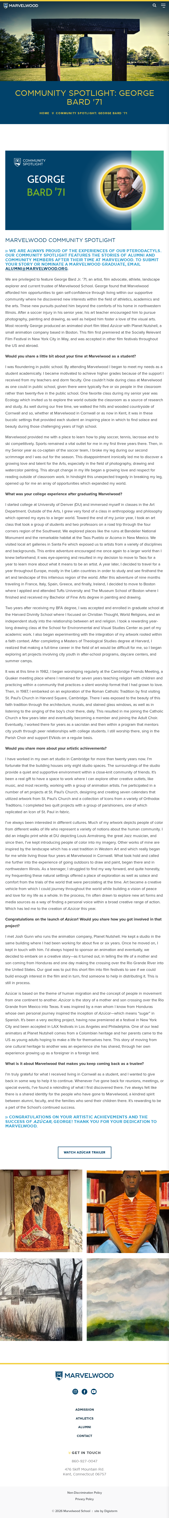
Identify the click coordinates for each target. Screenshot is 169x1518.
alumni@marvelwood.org (36, 268)
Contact (84, 1436)
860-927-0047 (84, 1461)
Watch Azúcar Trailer (84, 1152)
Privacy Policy (84, 1499)
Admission (84, 1409)
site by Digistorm (105, 1511)
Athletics (85, 1418)
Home (44, 113)
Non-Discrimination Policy (84, 1492)
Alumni (84, 1427)
